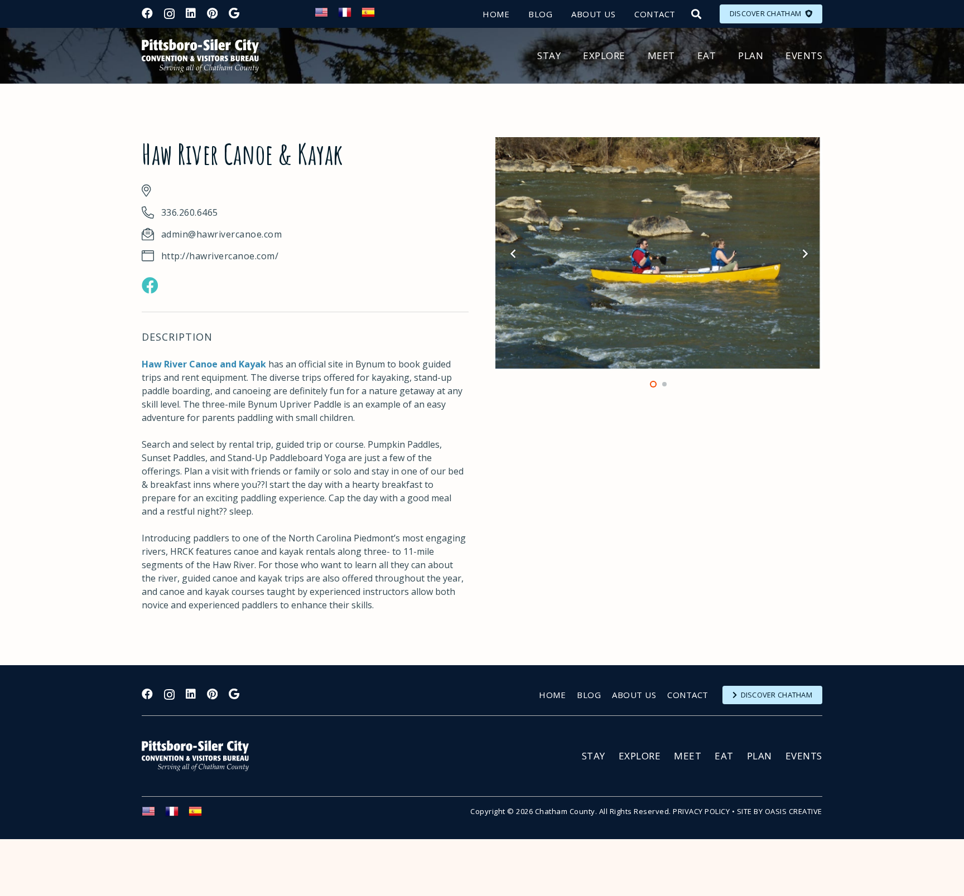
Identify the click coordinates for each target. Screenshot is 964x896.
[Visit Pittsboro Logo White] (200, 755)
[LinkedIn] (191, 13)
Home (552, 694)
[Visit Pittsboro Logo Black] (200, 55)
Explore (640, 755)
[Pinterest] (212, 13)
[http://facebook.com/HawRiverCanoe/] (150, 285)
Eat (724, 755)
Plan (759, 755)
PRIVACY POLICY (701, 811)
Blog (589, 694)
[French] (350, 15)
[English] (326, 15)
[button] (696, 14)
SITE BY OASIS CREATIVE (779, 811)
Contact (687, 694)
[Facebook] (147, 13)
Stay (593, 755)
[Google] (234, 13)
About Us (634, 694)
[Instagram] (169, 14)
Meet (687, 755)
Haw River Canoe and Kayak (204, 364)
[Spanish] (373, 15)
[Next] (804, 253)
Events (803, 755)
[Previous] (513, 253)
